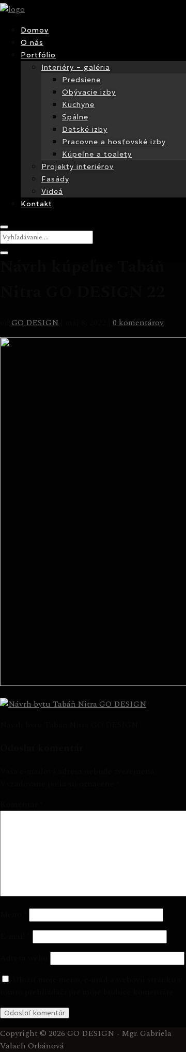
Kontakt (36, 203)
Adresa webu (24, 958)
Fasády (55, 179)
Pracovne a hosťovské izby (114, 141)
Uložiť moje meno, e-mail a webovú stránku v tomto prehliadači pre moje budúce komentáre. (91, 985)
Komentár (21, 804)
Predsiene (81, 79)
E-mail (15, 936)
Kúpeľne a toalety (97, 154)
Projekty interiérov (77, 166)
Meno (13, 914)
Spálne (75, 116)
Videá (52, 191)
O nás (32, 42)
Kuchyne (78, 104)
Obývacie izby (89, 92)
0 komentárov (138, 322)
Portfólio (38, 54)
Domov (35, 30)
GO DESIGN (34, 322)
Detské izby (84, 129)
